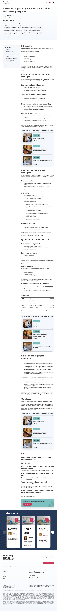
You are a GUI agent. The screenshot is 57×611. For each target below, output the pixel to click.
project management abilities (39, 68)
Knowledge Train (11, 15)
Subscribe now (27, 504)
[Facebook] (8, 37)
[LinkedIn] (44, 557)
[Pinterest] (48, 557)
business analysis (24, 590)
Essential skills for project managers (11, 55)
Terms (4, 578)
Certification (23, 470)
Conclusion (8, 63)
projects (50, 49)
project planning (30, 367)
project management (49, 286)
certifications (29, 479)
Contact (4, 573)
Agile (30, 184)
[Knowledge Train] (6, 2)
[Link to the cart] (47, 2)
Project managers (24, 48)
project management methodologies (41, 183)
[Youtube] (46, 557)
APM (35, 247)
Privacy (4, 576)
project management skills (45, 363)
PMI (24, 249)
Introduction (8, 49)
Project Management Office (29, 275)
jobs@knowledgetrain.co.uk (36, 577)
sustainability (41, 372)
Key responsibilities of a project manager (10, 52)
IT (41, 246)
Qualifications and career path (11, 58)
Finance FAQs (5, 571)
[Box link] (37, 137)
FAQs (7, 65)
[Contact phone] (45, 2)
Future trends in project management (10, 61)
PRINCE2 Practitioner (46, 290)
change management (39, 590)
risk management (35, 486)
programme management (47, 494)
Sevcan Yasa (30, 537)
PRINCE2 (25, 184)
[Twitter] (51, 557)
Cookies (4, 574)
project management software (35, 186)
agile (21, 590)
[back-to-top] (3, 607)
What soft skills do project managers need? (43, 529)
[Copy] (11, 37)
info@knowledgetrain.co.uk (36, 572)
